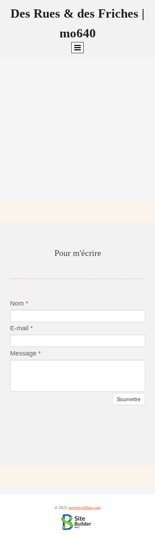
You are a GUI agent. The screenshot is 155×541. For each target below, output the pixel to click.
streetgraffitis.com (84, 507)
